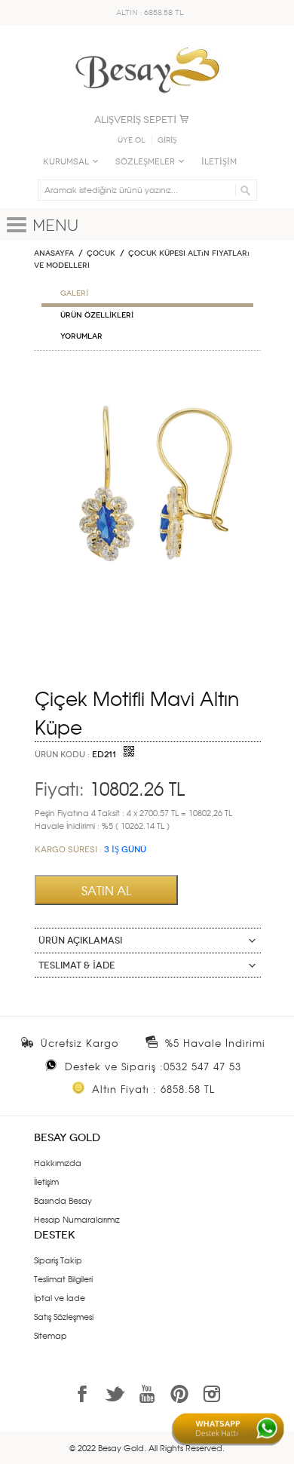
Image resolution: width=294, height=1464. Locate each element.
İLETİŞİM (219, 162)
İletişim (46, 1181)
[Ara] (243, 190)
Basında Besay (63, 1200)
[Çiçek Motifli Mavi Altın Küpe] (147, 379)
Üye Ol (131, 140)
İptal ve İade (59, 1297)
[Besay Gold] (147, 43)
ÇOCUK (101, 253)
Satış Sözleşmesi (63, 1316)
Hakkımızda (57, 1162)
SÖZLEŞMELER (145, 162)
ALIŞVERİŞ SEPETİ (135, 119)
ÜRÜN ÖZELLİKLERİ (96, 315)
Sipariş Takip (58, 1260)
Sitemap (50, 1335)
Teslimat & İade (76, 965)
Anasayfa (54, 253)
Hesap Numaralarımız (77, 1219)
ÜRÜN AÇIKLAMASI (80, 940)
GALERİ (74, 293)
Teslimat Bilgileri (63, 1278)
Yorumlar (81, 336)
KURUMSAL (66, 162)
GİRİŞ (167, 140)
